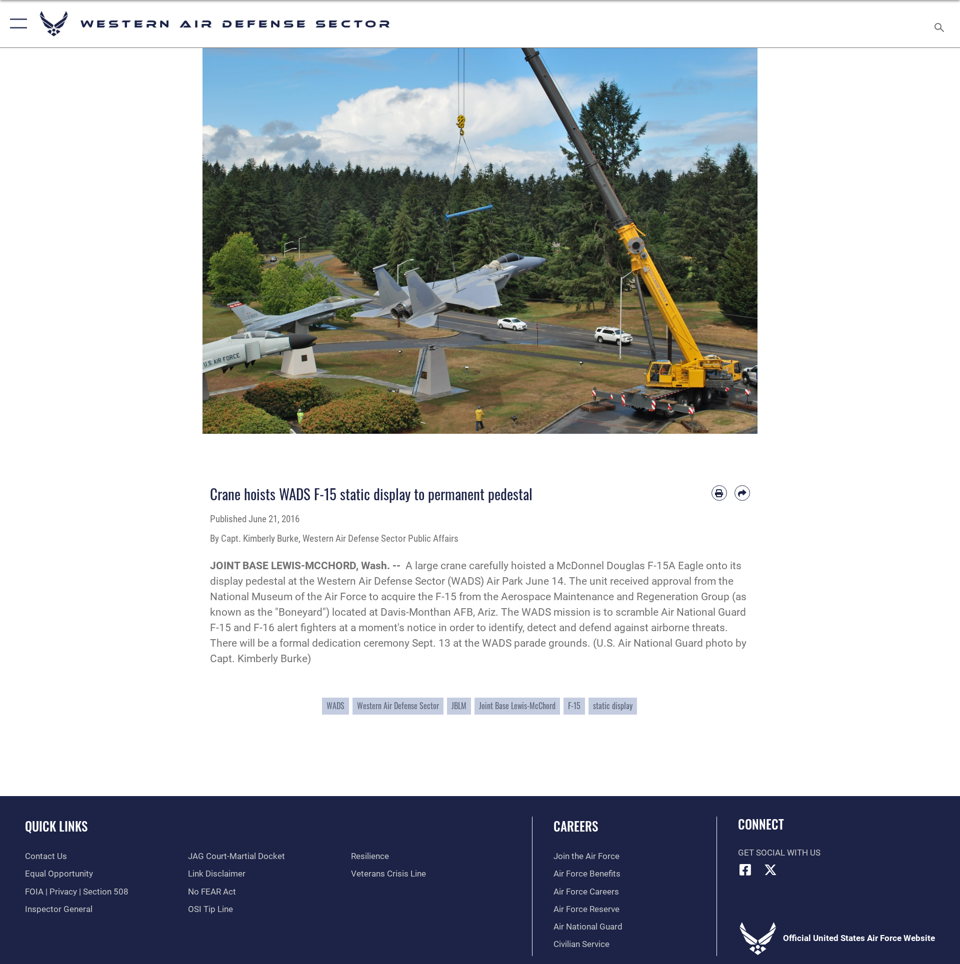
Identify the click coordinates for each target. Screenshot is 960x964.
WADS (335, 705)
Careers (576, 826)
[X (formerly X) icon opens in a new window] (770, 869)
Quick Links (56, 826)
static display (612, 705)
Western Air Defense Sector (398, 705)
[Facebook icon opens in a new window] (745, 869)
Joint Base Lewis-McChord (517, 705)
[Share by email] (742, 493)
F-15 (574, 705)
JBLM (459, 705)
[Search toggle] (940, 23)
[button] (16, 23)
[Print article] (719, 493)
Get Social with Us (779, 853)
